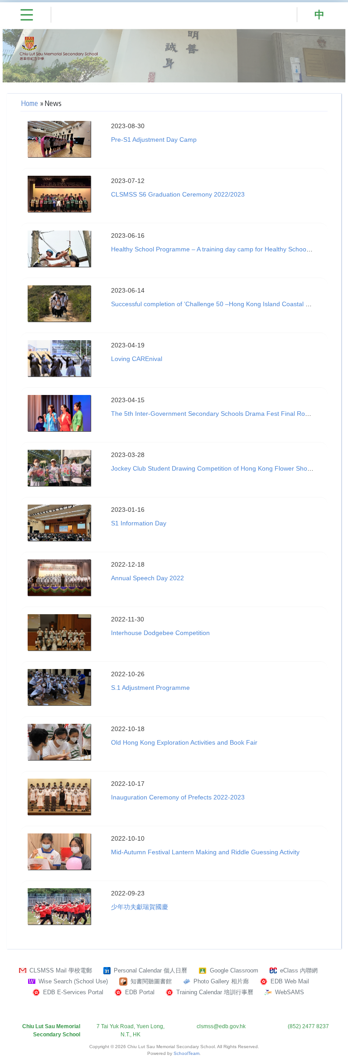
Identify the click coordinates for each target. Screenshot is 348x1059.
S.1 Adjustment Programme (150, 687)
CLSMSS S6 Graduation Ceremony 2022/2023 (178, 194)
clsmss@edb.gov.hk (221, 1026)
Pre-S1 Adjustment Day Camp (154, 139)
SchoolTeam (186, 1053)
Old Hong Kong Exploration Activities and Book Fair (184, 742)
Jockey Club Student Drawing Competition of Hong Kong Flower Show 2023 (219, 468)
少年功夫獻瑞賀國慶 (139, 906)
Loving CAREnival (136, 358)
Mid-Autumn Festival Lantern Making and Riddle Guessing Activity (205, 852)
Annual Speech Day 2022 (147, 578)
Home (29, 103)
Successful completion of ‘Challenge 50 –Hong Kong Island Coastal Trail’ (215, 304)
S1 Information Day (138, 523)
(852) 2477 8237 (308, 1026)
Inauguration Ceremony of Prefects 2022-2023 (178, 797)
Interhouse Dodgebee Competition (160, 632)
